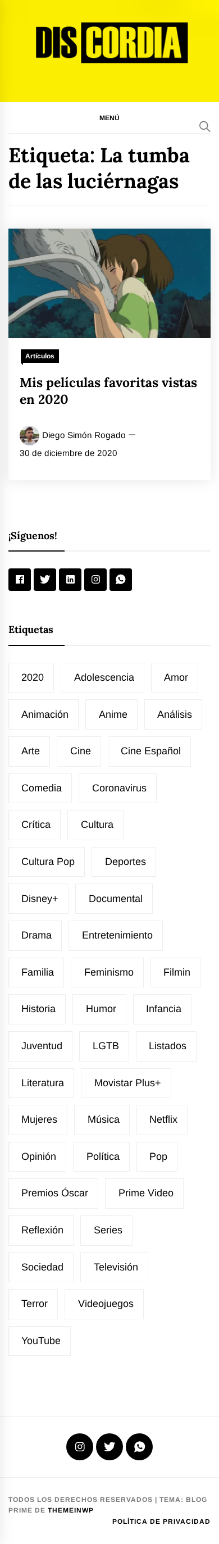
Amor (176, 677)
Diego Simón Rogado (84, 435)
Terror (34, 1303)
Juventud (41, 1045)
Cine (80, 751)
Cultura (97, 824)
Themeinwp (71, 1510)
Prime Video (146, 1193)
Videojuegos (106, 1303)
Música (104, 1119)
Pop (158, 1156)
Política (103, 1156)
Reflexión (42, 1230)
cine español (151, 751)
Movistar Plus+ (127, 1082)
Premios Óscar (54, 1193)
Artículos (39, 356)
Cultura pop (48, 861)
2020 (32, 677)
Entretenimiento (117, 935)
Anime (113, 714)
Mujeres (39, 1119)
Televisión (116, 1267)
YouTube (41, 1340)
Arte (30, 751)
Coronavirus (119, 788)
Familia (37, 972)
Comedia (41, 788)
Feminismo (109, 972)
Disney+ (39, 898)
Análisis (174, 714)
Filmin (176, 972)
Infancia (163, 1008)
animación (45, 714)
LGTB (106, 1045)
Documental (116, 898)
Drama (36, 935)
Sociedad (42, 1267)
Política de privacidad (161, 1521)
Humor (101, 1008)
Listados (167, 1045)
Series (108, 1230)
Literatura (42, 1082)
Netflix (163, 1119)
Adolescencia (104, 677)
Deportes (125, 861)
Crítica (36, 824)
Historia (38, 1008)
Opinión (38, 1156)
